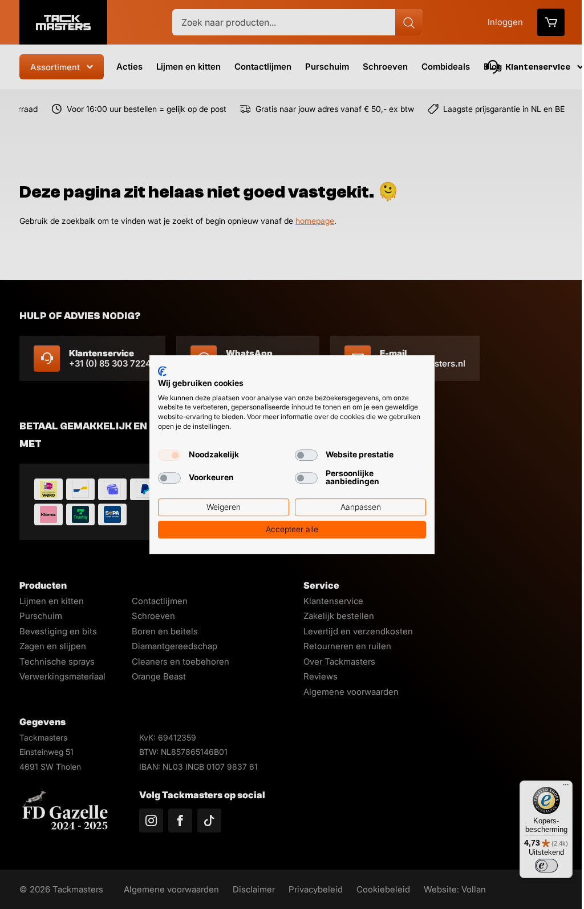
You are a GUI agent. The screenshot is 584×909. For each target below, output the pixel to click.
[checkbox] (169, 455)
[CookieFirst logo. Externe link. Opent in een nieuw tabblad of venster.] (162, 371)
